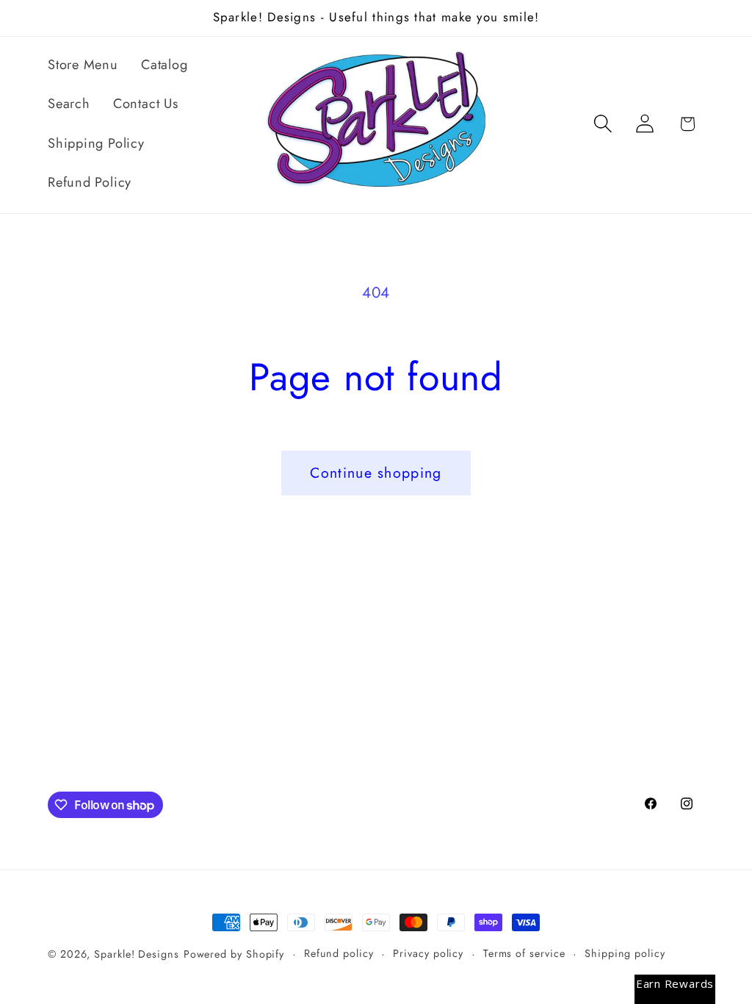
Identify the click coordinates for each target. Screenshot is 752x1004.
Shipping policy (625, 953)
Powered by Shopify (234, 954)
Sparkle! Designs (136, 954)
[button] (603, 124)
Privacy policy (428, 953)
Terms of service (524, 953)
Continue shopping (375, 472)
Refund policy (339, 953)
